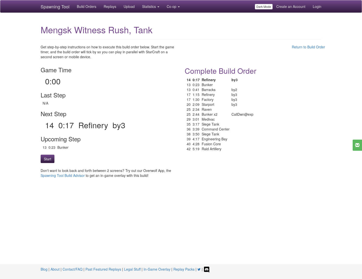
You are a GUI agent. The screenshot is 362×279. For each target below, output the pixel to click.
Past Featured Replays (103, 269)
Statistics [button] (149, 6)
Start (47, 158)
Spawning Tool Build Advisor (63, 175)
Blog (44, 269)
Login (317, 6)
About (55, 269)
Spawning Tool (55, 6)
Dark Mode (263, 6)
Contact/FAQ (72, 269)
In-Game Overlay (157, 269)
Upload (129, 6)
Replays (110, 6)
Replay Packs (184, 269)
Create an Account (290, 6)
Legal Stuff (132, 269)
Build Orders (86, 6)
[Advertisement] (181, 227)
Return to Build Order (308, 46)
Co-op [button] (172, 6)
